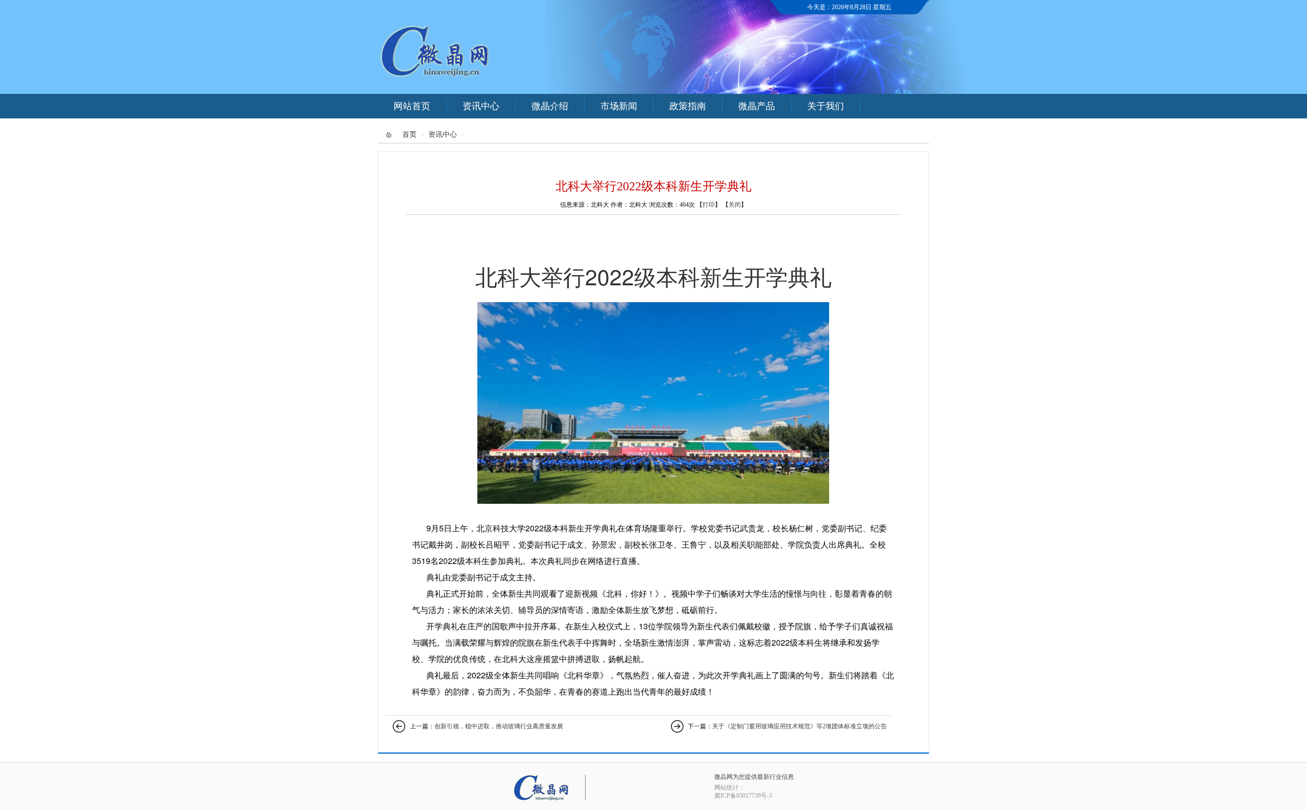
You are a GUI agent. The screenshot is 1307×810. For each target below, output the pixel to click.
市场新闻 (618, 106)
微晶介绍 (549, 106)
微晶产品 (756, 106)
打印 (709, 204)
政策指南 (687, 106)
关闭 (735, 204)
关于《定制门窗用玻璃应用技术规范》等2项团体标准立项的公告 (799, 726)
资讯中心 (481, 106)
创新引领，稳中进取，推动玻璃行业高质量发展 (498, 726)
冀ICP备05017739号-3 (743, 795)
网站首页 (412, 106)
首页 (409, 134)
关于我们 (825, 106)
